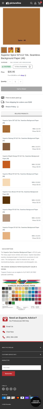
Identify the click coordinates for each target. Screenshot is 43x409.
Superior (4, 62)
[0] (39, 3)
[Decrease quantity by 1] (10, 82)
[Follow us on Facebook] (3, 389)
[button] (36, 402)
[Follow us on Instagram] (11, 389)
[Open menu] (3, 3)
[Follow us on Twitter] (7, 389)
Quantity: (4, 81)
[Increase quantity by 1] (20, 82)
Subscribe (8, 373)
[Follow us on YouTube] (14, 389)
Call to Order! (21, 89)
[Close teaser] (30, 396)
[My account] (35, 3)
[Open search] (31, 3)
